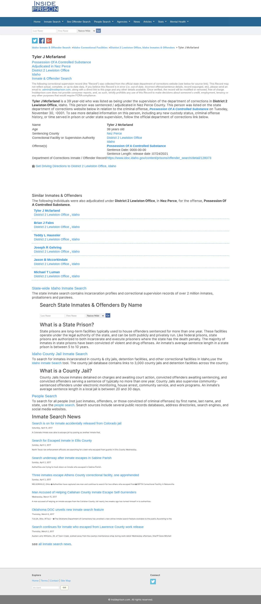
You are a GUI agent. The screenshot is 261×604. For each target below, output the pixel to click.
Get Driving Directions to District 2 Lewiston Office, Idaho (76, 166)
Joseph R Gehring (47, 247)
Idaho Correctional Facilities (90, 47)
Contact (54, 580)
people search (64, 405)
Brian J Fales (44, 223)
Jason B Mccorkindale (51, 259)
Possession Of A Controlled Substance (61, 62)
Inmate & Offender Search (52, 78)
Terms (44, 580)
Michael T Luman (47, 272)
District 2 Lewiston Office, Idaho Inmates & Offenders (142, 47)
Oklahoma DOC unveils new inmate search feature (68, 509)
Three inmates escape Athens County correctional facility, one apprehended (85, 475)
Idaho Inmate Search (47, 363)
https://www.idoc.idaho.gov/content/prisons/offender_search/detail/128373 (159, 158)
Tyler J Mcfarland (47, 210)
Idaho (36, 74)
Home (35, 580)
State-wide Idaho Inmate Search (59, 288)
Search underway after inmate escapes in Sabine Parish (72, 458)
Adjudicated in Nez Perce (51, 66)
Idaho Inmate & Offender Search (51, 47)
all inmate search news (55, 544)
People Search (44, 396)
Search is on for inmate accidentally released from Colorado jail (76, 423)
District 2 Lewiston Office (50, 70)
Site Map (66, 580)
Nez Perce (114, 133)
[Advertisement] (147, 8)
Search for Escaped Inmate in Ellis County (62, 440)
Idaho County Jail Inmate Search (60, 354)
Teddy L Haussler (47, 235)
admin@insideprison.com (56, 89)
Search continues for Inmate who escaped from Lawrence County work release (88, 527)
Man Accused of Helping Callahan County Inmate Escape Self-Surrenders (84, 492)
